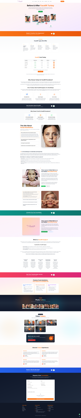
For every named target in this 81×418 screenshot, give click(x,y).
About (40, 1)
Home (33, 1)
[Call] (79, 416)
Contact (50, 1)
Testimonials (45, 1)
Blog (48, 1)
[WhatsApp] (79, 414)
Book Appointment (51, 231)
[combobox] (47, 385)
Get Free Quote (40, 71)
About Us (23, 407)
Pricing (38, 1)
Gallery (43, 1)
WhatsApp (62, 1)
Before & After (24, 409)
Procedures (35, 1)
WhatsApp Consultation (44, 231)
